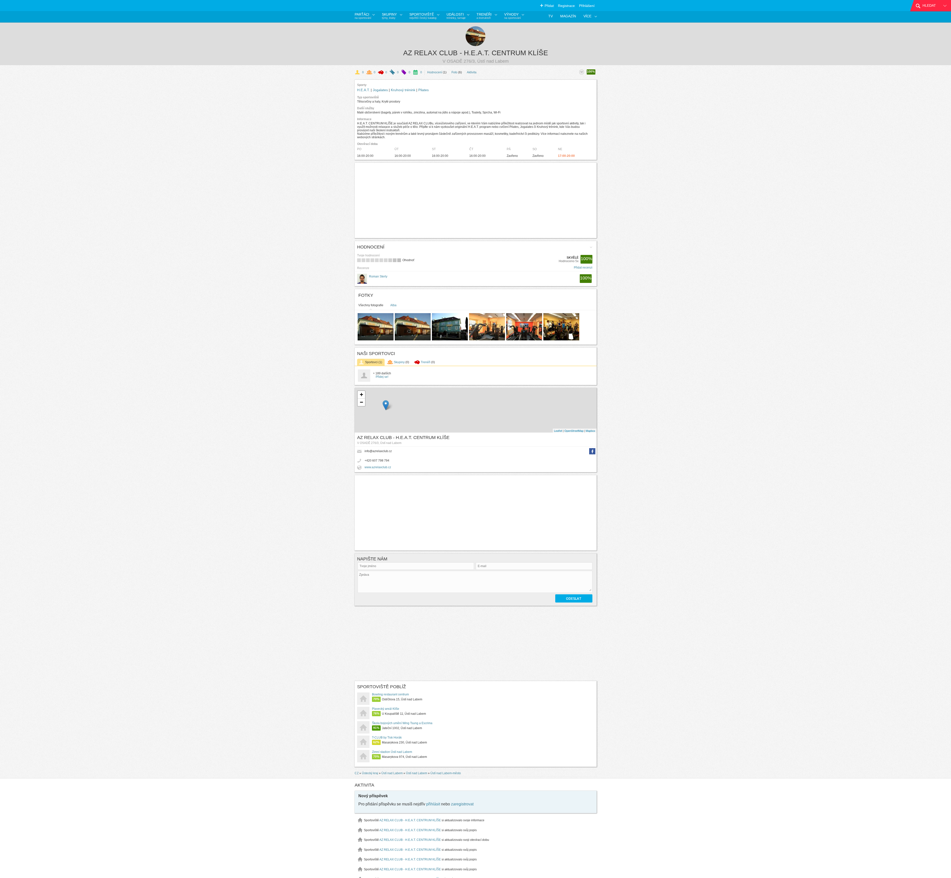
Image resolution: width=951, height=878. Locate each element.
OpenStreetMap (573, 431)
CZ (357, 773)
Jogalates (381, 90)
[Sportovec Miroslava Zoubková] (364, 381)
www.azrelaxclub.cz (378, 467)
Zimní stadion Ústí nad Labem (392, 752)
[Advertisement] (430, 200)
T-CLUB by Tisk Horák (387, 737)
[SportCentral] (377, 5)
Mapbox (590, 431)
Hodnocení (434, 72)
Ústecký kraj (370, 773)
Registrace (566, 6)
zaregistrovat (462, 804)
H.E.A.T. (364, 90)
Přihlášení (587, 6)
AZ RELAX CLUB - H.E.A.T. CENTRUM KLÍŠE (475, 53)
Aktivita (471, 72)
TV (550, 16)
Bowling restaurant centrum (390, 694)
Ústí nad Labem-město (445, 773)
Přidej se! (382, 377)
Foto (454, 72)
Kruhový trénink (403, 90)
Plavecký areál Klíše (385, 709)
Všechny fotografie (370, 305)
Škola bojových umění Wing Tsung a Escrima (402, 723)
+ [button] (361, 394)
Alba (393, 305)
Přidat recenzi (583, 267)
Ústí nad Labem (392, 773)
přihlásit (433, 804)
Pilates (423, 90)
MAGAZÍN (568, 16)
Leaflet (558, 431)
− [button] (361, 402)
